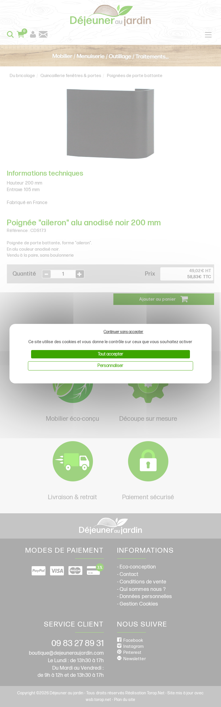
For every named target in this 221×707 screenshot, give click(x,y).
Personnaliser (110, 365)
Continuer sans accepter (123, 331)
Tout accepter (110, 354)
